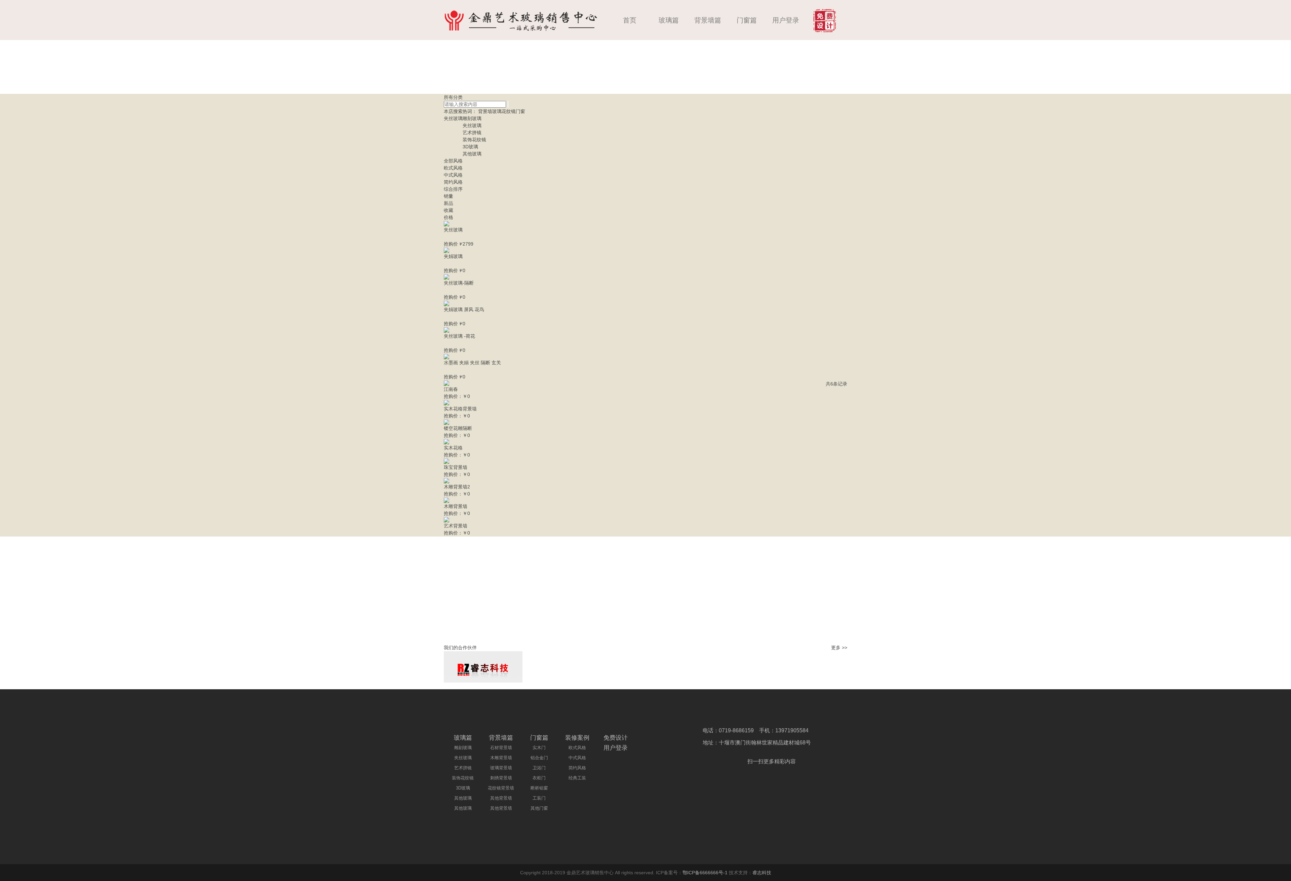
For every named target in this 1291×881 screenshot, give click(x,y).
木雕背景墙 (501, 757)
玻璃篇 (669, 20)
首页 (629, 20)
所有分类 (453, 97)
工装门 (539, 798)
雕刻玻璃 (472, 118)
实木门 (539, 747)
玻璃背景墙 (501, 767)
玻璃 (497, 111)
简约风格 (453, 182)
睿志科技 (761, 872)
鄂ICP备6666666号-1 (705, 872)
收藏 (448, 210)
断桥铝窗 (539, 788)
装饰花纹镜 (474, 139)
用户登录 (785, 20)
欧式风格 (453, 168)
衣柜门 (539, 777)
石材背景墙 (501, 747)
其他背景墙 (501, 798)
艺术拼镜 (472, 132)
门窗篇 (747, 20)
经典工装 (577, 777)
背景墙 (485, 111)
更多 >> (839, 647)
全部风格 (453, 160)
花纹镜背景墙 (501, 788)
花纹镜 (509, 111)
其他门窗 (539, 808)
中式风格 (453, 175)
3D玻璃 (470, 146)
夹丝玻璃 (453, 118)
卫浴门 (539, 767)
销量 (448, 196)
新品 (448, 203)
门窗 (520, 111)
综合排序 (453, 189)
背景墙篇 (707, 20)
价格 (448, 217)
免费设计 (615, 737)
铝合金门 (539, 757)
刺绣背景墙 (501, 777)
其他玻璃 (472, 153)
